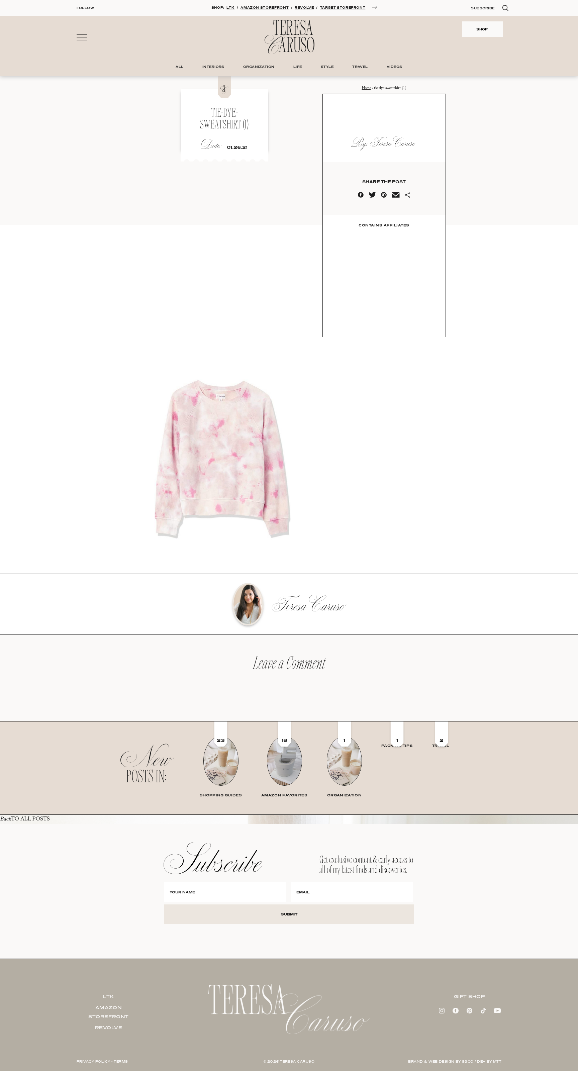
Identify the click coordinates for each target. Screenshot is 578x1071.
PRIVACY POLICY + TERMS (102, 1061)
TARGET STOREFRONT (343, 7)
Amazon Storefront (108, 1012)
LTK (230, 7)
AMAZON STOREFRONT (264, 7)
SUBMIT (289, 914)
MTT (497, 1061)
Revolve (108, 1027)
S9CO (468, 1061)
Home (366, 88)
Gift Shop (469, 996)
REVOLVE (304, 7)
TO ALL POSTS (25, 819)
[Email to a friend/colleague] (395, 196)
